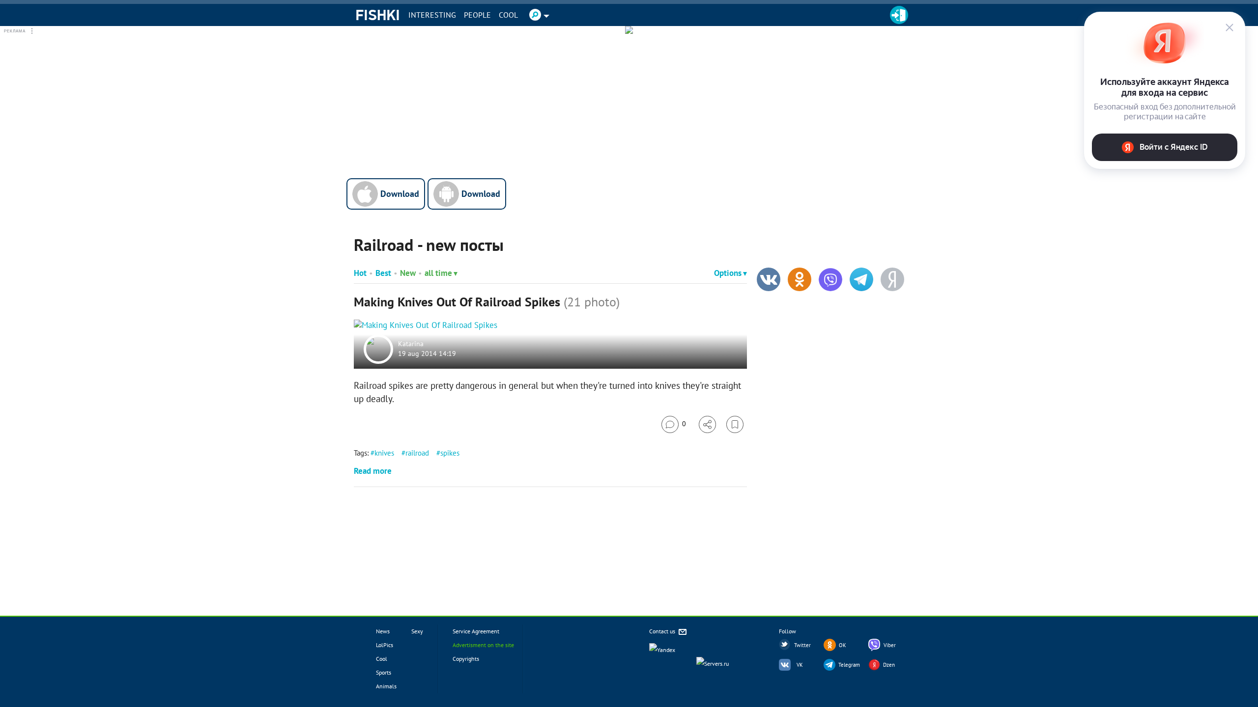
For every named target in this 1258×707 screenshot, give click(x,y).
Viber (890, 645)
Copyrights (466, 658)
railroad (417, 453)
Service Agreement (476, 631)
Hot (360, 273)
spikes (449, 453)
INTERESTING (432, 15)
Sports (383, 672)
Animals (386, 686)
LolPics (384, 645)
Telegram (849, 664)
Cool (508, 15)
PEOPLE (477, 15)
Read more (373, 470)
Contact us (663, 631)
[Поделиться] (707, 424)
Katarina (411, 344)
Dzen (889, 664)
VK (800, 664)
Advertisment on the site (483, 645)
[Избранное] (734, 424)
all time (438, 273)
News (383, 631)
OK (842, 645)
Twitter (802, 645)
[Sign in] (899, 15)
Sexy (417, 631)
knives (384, 453)
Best (383, 273)
